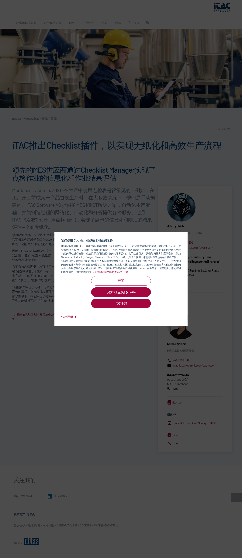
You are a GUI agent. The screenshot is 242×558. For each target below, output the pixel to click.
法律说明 (67, 317)
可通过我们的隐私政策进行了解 (112, 271)
